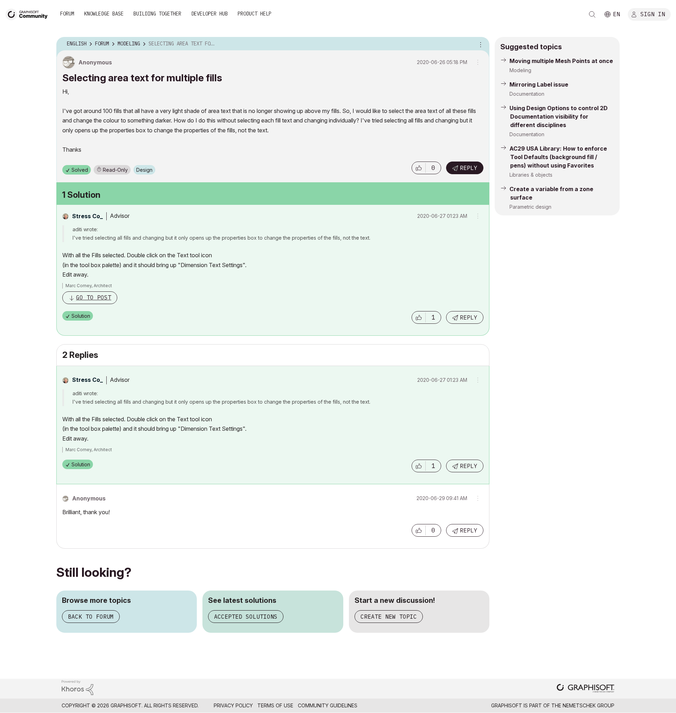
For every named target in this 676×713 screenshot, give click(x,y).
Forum (67, 14)
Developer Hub (209, 14)
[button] (418, 168)
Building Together (157, 14)
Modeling (520, 70)
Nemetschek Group (588, 705)
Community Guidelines (327, 705)
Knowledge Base (104, 14)
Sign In (652, 13)
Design (144, 170)
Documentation (526, 94)
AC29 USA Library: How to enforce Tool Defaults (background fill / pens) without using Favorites (558, 157)
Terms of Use (275, 705)
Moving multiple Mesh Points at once (561, 60)
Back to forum (91, 616)
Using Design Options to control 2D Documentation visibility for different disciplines (558, 116)
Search (592, 14)
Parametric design (530, 207)
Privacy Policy (233, 705)
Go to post (93, 297)
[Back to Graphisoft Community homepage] (28, 14)
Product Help (254, 14)
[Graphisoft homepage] (585, 689)
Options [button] (479, 44)
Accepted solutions (245, 616)
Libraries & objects (530, 175)
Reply (468, 167)
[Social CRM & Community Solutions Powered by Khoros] (77, 687)
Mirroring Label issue (538, 84)
